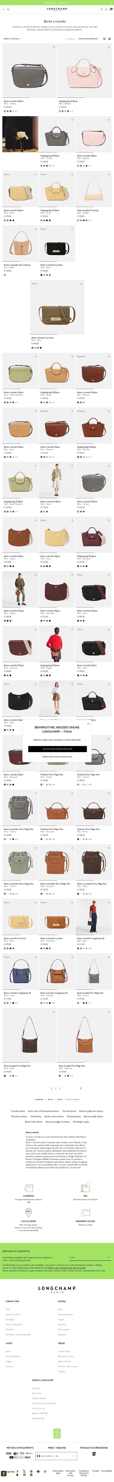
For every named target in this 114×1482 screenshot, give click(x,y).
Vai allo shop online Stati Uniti (57, 749)
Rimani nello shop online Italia (57, 757)
